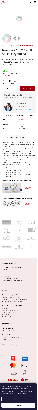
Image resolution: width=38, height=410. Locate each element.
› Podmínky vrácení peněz (9, 278)
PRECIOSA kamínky (24, 120)
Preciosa (10, 75)
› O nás (4, 272)
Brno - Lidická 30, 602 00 (9, 295)
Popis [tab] (6, 137)
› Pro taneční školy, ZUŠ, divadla (11, 267)
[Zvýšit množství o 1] (17, 88)
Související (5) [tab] (14, 137)
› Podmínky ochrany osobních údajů (12, 280)
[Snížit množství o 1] (7, 88)
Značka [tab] (22, 137)
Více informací (21, 394)
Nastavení (18, 399)
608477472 (21, 107)
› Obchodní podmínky (8, 274)
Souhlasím (18, 405)
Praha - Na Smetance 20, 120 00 (12, 306)
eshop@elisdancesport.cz (25, 109)
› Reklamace (5, 276)
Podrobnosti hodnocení (26, 45)
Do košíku (29, 88)
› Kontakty (5, 269)
